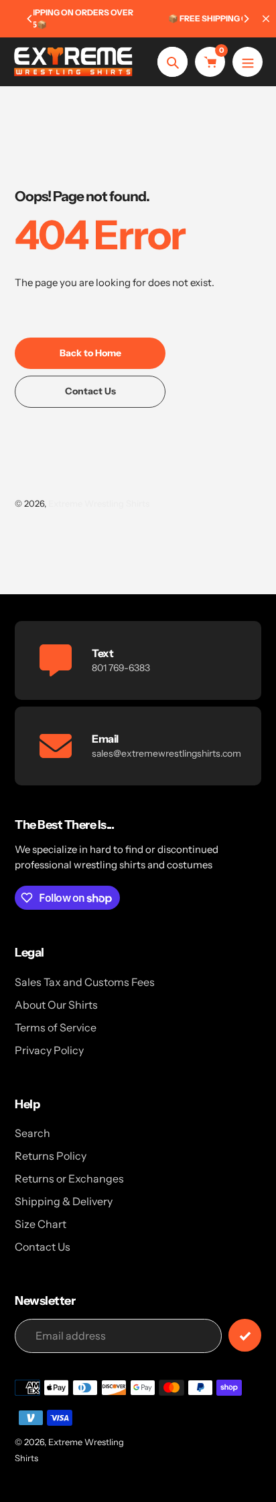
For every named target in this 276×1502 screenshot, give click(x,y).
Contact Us (42, 1246)
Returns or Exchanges (69, 1178)
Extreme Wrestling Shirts (98, 503)
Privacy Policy (49, 1050)
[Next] (246, 18)
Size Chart (40, 1224)
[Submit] (244, 1335)
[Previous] (30, 18)
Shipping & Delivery (64, 1201)
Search (32, 1133)
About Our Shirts (56, 1004)
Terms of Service (55, 1027)
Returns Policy (50, 1155)
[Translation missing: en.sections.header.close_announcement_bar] (266, 18)
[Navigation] (247, 62)
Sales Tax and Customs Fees (85, 982)
